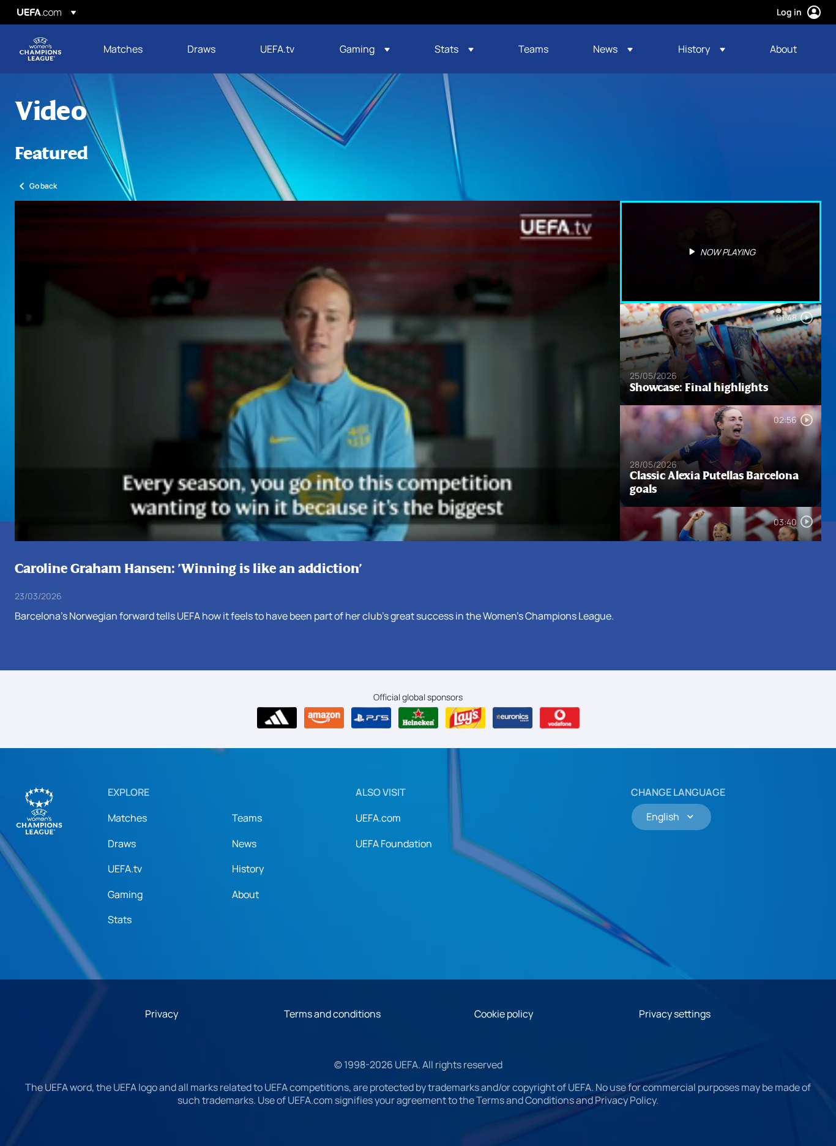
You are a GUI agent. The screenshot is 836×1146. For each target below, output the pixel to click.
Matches (127, 818)
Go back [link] (43, 186)
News (244, 843)
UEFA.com (378, 818)
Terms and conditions (332, 1014)
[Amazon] (324, 718)
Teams (247, 818)
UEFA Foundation (394, 843)
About (245, 894)
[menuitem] (130, 49)
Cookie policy (503, 1014)
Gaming (125, 894)
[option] (721, 252)
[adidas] (277, 718)
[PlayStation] (371, 718)
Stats (120, 919)
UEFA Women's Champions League (40, 49)
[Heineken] (418, 718)
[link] (123, 49)
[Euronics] (512, 718)
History (248, 868)
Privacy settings (675, 1014)
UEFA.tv (125, 868)
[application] (317, 371)
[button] (365, 49)
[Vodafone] (560, 718)
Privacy (161, 1014)
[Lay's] (465, 718)
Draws (122, 843)
